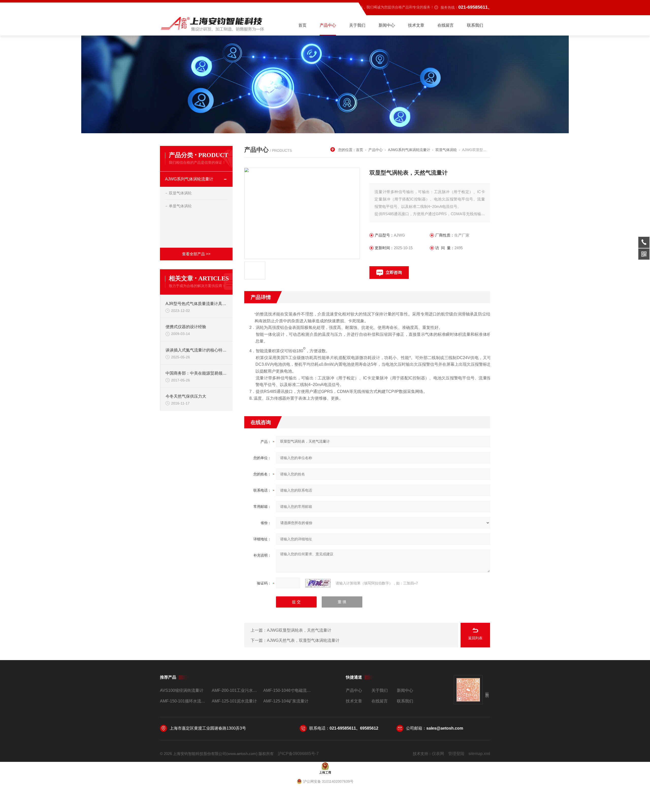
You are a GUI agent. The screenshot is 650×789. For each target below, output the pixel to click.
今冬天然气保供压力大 (186, 396)
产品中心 (328, 25)
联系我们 (475, 25)
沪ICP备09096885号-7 (298, 753)
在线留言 (445, 25)
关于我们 (357, 25)
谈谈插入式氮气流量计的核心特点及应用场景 (197, 350)
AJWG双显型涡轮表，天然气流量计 (299, 630)
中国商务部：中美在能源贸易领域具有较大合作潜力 (197, 373)
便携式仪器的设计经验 (186, 327)
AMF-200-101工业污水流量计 (235, 690)
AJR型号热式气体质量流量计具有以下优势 (197, 303)
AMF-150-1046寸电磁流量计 (287, 690)
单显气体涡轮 (180, 206)
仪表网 (438, 753)
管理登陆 (456, 753)
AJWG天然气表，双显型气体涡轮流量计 (303, 640)
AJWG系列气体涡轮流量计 (189, 179)
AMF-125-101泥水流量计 (234, 701)
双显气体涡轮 (180, 193)
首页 (302, 25)
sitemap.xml (479, 753)
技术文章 (416, 25)
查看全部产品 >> (196, 254)
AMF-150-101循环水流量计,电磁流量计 (183, 701)
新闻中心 (387, 25)
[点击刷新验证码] (318, 583)
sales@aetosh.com (444, 728)
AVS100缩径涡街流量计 (181, 690)
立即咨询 (394, 272)
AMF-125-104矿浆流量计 (285, 701)
